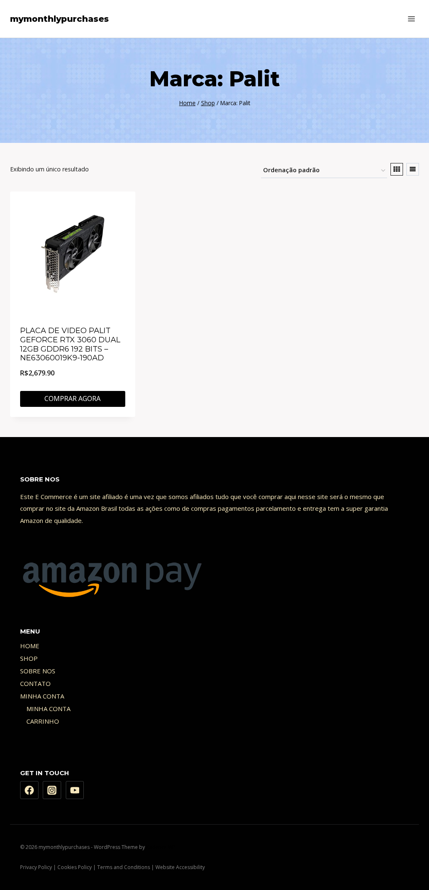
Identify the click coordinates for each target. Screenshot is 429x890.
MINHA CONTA (42, 696)
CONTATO (35, 683)
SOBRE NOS (37, 671)
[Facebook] (29, 790)
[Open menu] (411, 18)
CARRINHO (42, 721)
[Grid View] (396, 169)
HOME (29, 646)
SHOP (29, 658)
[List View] (412, 169)
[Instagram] (52, 790)
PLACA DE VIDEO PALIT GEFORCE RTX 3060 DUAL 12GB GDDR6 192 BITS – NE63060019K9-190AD (70, 344)
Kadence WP (161, 847)
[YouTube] (75, 790)
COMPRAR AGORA (72, 398)
